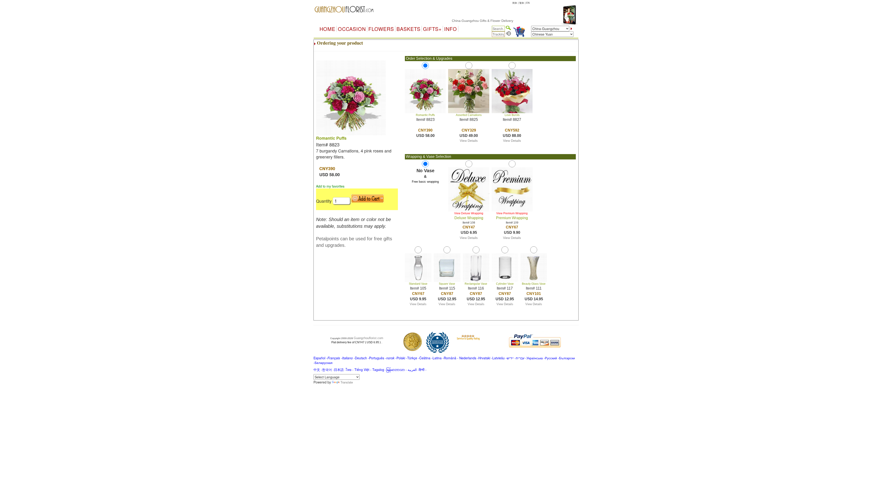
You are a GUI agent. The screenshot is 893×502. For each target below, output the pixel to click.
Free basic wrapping (425, 181)
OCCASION (352, 29)
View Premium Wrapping (512, 213)
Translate (346, 382)
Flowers (381, 29)
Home (327, 29)
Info (450, 29)
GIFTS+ (432, 29)
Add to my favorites (330, 186)
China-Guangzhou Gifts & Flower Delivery (469, 21)
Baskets (408, 29)
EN (528, 2)
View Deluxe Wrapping (468, 213)
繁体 (521, 2)
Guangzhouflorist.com (368, 338)
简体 (514, 2)
